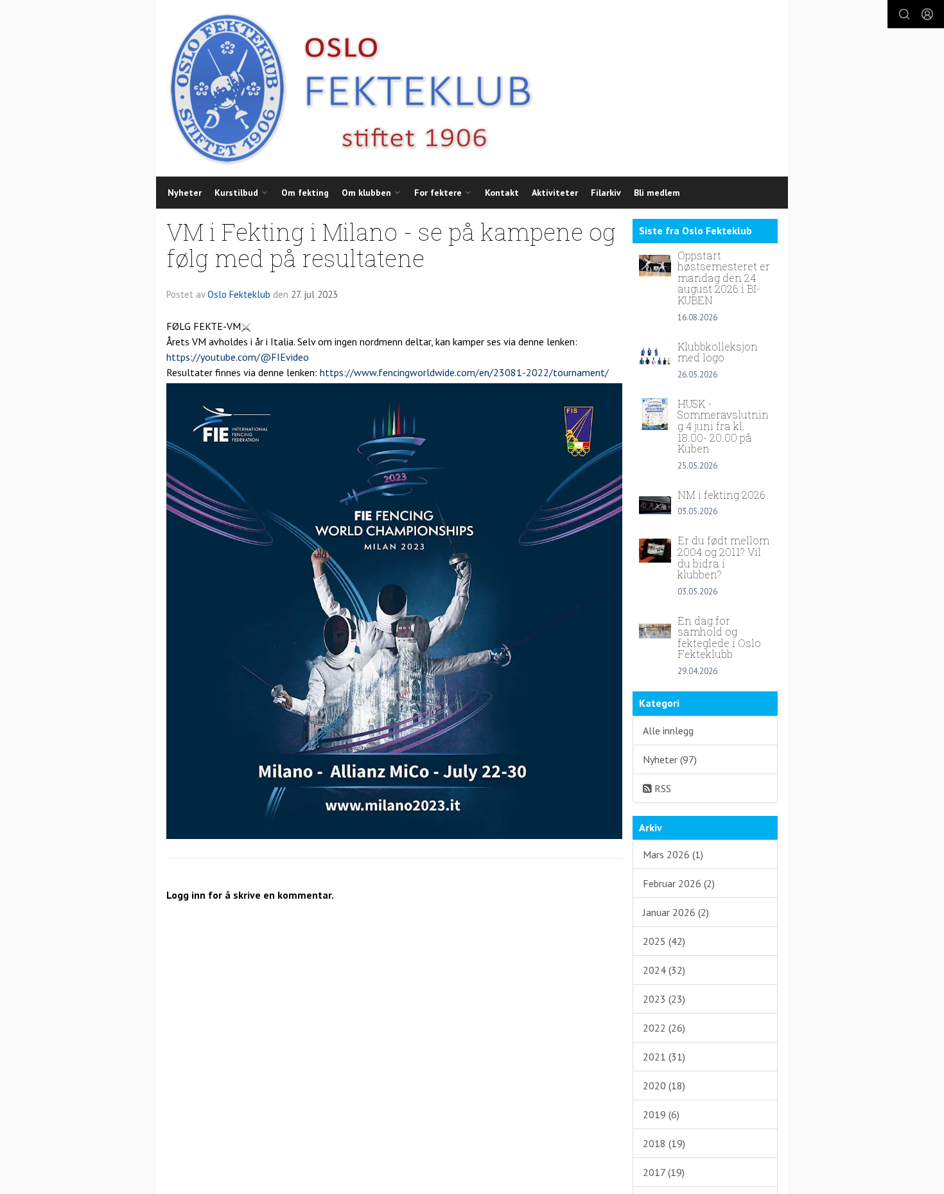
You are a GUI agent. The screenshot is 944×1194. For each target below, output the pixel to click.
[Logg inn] (927, 14)
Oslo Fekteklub (238, 294)
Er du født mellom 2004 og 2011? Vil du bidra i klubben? (723, 557)
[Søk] (904, 14)
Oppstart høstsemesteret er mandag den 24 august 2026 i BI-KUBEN (723, 277)
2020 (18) (664, 1085)
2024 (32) (664, 970)
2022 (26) (664, 1027)
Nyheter (185, 192)
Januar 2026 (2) (676, 912)
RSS (661, 788)
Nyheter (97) (670, 759)
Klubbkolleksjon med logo (717, 352)
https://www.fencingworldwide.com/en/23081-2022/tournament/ (464, 372)
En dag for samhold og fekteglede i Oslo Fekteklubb (719, 637)
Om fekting (305, 192)
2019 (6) (661, 1114)
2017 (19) (664, 1172)
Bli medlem (657, 192)
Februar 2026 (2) (679, 883)
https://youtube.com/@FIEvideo (237, 356)
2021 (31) (664, 1056)
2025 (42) (664, 941)
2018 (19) (664, 1143)
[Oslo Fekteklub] (346, 88)
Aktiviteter (555, 192)
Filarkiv (606, 192)
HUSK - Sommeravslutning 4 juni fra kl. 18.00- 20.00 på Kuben (723, 426)
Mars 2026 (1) (673, 854)
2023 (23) (664, 998)
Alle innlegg (668, 730)
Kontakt (502, 192)
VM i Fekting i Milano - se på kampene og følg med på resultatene (391, 244)
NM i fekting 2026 (721, 494)
